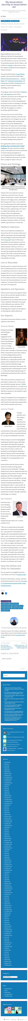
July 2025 (6, 786)
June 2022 (6, 853)
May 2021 (6, 877)
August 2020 (7, 894)
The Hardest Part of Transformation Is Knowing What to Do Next (13, 712)
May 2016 (6, 956)
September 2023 (8, 825)
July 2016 (6, 952)
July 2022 (6, 851)
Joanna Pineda (20, 74)
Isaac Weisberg (10, 740)
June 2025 (6, 788)
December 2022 (8, 842)
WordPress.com (8, 996)
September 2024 (8, 803)
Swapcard (7, 240)
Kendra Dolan (10, 744)
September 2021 (8, 870)
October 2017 (7, 944)
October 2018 (7, 933)
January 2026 (7, 775)
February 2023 (7, 838)
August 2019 (7, 915)
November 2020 (8, 889)
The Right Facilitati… (12, 748)
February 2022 (7, 861)
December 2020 (8, 887)
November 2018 (8, 931)
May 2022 (6, 855)
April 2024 (7, 812)
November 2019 (8, 911)
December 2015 (8, 965)
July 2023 (6, 829)
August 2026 (7, 762)
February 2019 (7, 926)
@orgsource (6, 610)
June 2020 (6, 898)
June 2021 (6, 876)
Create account (8, 988)
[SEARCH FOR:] (14, 675)
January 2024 (7, 818)
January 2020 (7, 907)
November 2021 (8, 866)
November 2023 (8, 822)
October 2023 (7, 823)
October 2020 (7, 890)
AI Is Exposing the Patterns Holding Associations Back (13, 705)
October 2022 (7, 846)
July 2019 (6, 917)
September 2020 (8, 892)
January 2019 (7, 928)
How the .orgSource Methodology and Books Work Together (13, 715)
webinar (10, 65)
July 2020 (6, 896)
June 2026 (6, 766)
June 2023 (6, 831)
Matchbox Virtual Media (15, 81)
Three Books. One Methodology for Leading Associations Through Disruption (13, 719)
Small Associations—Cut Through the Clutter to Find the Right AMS (20, 645)
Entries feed (7, 992)
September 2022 (8, 848)
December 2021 (8, 864)
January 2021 (7, 885)
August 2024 (7, 805)
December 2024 (8, 799)
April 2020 (7, 902)
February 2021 (7, 883)
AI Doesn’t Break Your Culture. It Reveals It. (14, 696)
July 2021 (6, 874)
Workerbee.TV (19, 83)
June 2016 (6, 954)
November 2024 (8, 801)
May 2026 (6, 768)
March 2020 (7, 904)
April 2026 (7, 769)
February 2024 (7, 816)
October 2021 (7, 868)
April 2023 (6, 835)
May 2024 (6, 810)
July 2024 (6, 807)
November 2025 (8, 779)
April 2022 (6, 857)
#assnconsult (14, 603)
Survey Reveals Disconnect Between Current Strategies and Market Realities (7, 646)
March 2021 (7, 881)
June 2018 (6, 937)
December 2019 (8, 909)
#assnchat (5, 603)
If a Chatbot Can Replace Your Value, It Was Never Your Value (13, 693)
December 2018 (8, 930)
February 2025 (7, 796)
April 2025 (6, 792)
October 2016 (7, 950)
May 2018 (6, 939)
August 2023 (7, 827)
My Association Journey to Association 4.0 (14, 4)
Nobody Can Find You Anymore (12, 699)
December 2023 (8, 820)
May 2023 (6, 833)
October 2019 (7, 913)
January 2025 (7, 797)
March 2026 (7, 771)
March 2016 (7, 959)
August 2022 (7, 850)
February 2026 (7, 773)
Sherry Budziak (15, 21)
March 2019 (7, 924)
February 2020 (8, 905)
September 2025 (8, 783)
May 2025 (6, 790)
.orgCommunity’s (9, 94)
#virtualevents (7, 608)
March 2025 (7, 794)
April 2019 (6, 922)
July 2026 (6, 764)
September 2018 (8, 935)
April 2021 (6, 879)
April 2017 (6, 948)
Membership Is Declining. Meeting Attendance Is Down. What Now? (12, 688)
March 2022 (7, 859)
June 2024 (6, 809)
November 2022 (8, 844)
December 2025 (8, 777)
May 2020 (6, 900)
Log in (5, 990)
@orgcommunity (17, 608)
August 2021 (7, 872)
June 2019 (6, 918)
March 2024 (7, 814)
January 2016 (7, 963)
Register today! (21, 575)
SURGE (23, 384)
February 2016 (7, 961)
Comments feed (8, 994)
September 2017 (8, 946)
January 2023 (7, 840)
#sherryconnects (18, 606)
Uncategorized (7, 601)
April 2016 (6, 957)
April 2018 (6, 941)
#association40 (7, 606)
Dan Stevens (4, 83)
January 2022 (7, 863)
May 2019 (6, 920)
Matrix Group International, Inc (10, 79)
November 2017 (8, 943)
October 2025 (7, 781)
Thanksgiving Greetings (18, 737)
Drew (8, 732)
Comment (22, 668)
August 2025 (7, 784)
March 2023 (7, 836)
